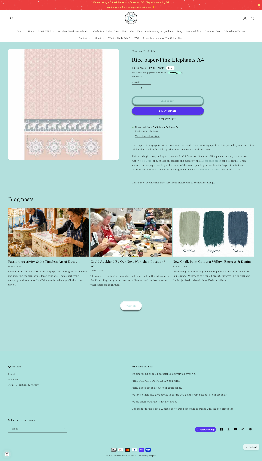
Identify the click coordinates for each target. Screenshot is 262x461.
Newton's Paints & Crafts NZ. (126, 456)
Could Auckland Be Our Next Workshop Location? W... (127, 264)
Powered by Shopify (147, 456)
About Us (13, 379)
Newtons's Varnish (209, 169)
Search (11, 374)
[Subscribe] (63, 429)
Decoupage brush (211, 160)
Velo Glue (146, 160)
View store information (147, 136)
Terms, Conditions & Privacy (23, 385)
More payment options (167, 118)
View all (131, 305)
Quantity (136, 82)
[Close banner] (259, 5)
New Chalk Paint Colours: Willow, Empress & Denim (212, 261)
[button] (11, 18)
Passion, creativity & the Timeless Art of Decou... (44, 261)
